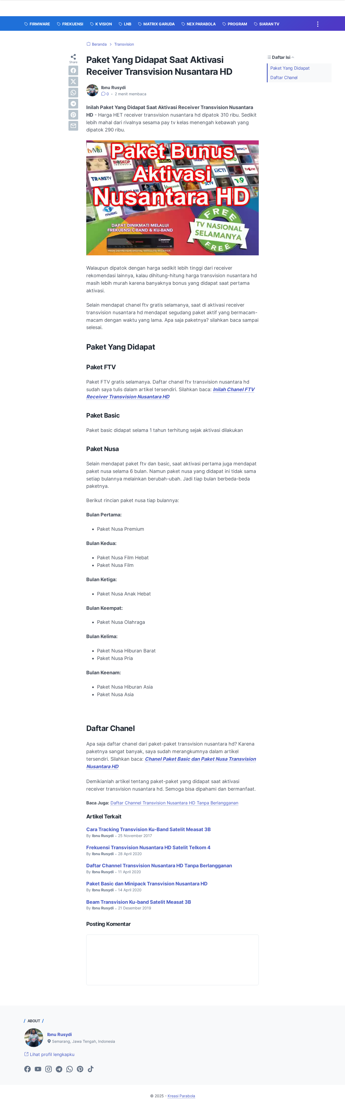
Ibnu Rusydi (59, 1034)
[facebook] (73, 70)
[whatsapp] (73, 92)
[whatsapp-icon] (69, 1069)
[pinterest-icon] (80, 1069)
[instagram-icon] (48, 1069)
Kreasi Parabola (181, 1096)
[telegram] (73, 104)
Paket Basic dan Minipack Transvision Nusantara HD (147, 883)
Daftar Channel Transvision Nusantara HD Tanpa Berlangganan (174, 802)
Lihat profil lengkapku (51, 1054)
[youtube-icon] (38, 1069)
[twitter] (73, 81)
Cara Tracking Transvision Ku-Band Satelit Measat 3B (148, 829)
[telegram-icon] (59, 1069)
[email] (73, 126)
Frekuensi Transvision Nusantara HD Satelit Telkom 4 (148, 847)
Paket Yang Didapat (290, 68)
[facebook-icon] (27, 1069)
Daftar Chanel (284, 77)
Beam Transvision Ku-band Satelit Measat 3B (138, 902)
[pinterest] (73, 115)
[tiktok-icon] (90, 1069)
